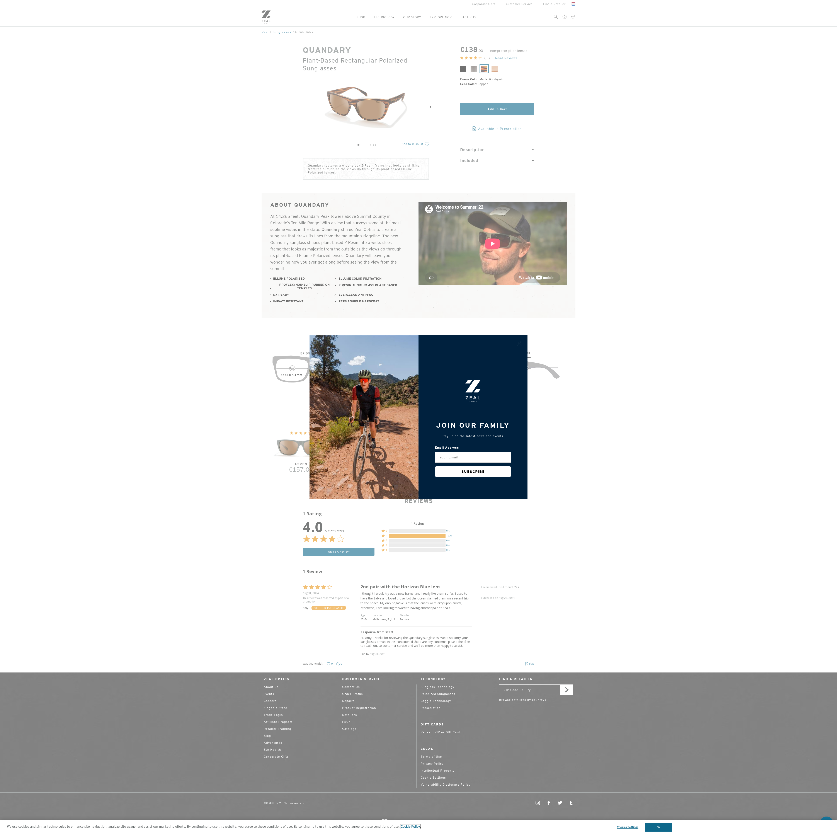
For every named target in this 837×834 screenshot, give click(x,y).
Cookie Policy (410, 827)
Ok (658, 827)
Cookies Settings (627, 827)
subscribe (473, 472)
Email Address (447, 447)
